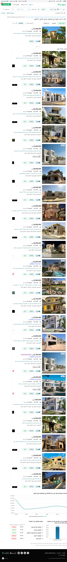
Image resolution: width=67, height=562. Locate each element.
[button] (63, 9)
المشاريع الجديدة (15, 4)
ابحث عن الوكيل (24, 4)
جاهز (39, 9)
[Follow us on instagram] (22, 554)
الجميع (43, 9)
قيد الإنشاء (34, 9)
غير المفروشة (46, 23)
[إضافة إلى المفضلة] (44, 42)
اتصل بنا (58, 553)
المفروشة (54, 23)
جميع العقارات (62, 23)
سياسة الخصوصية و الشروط (50, 553)
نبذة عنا (63, 553)
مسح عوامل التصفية (10, 13)
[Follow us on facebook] (28, 554)
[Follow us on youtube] (18, 554)
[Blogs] (31, 5)
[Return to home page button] (62, 5)
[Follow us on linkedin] (25, 554)
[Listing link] (38, 35)
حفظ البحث (3, 13)
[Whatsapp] (25, 66)
